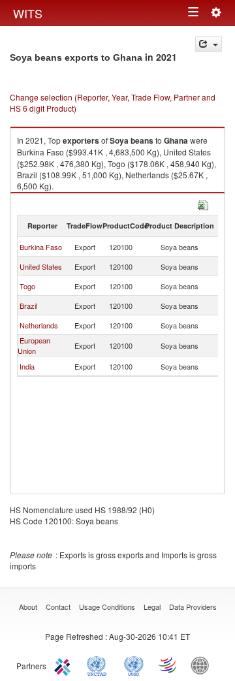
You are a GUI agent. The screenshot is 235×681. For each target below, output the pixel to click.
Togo (27, 286)
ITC (65, 665)
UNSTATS (134, 665)
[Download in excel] (203, 203)
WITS (27, 13)
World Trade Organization (168, 665)
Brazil (28, 305)
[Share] (208, 44)
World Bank (203, 665)
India (27, 366)
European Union (34, 345)
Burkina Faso (41, 247)
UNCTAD (99, 665)
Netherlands (39, 325)
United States (41, 266)
